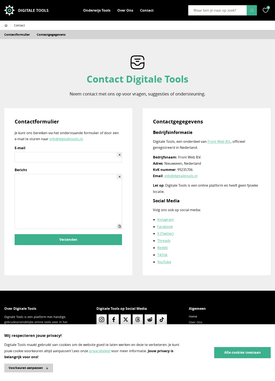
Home (193, 316)
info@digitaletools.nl (65, 139)
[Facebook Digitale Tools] (113, 319)
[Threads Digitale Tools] (138, 319)
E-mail (20, 148)
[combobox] (217, 10)
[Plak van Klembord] (119, 226)
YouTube (164, 262)
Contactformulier (17, 34)
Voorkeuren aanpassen (26, 368)
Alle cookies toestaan (242, 352)
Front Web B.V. (219, 141)
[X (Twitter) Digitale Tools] (126, 319)
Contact (147, 10)
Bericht (21, 169)
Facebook (165, 226)
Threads (164, 240)
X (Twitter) (165, 233)
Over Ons (125, 10)
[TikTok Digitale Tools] (162, 319)
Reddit (162, 247)
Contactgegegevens (51, 34)
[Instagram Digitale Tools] (101, 319)
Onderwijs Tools (96, 10)
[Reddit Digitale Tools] (150, 319)
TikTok (162, 254)
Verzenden (68, 239)
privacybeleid (99, 351)
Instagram (165, 219)
